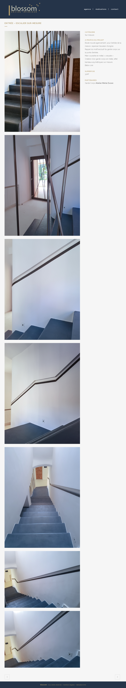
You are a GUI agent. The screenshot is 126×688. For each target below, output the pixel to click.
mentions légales (69, 685)
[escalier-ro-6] (42, 549)
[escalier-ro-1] (42, 133)
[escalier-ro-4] (42, 341)
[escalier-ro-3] (42, 237)
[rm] (84, 685)
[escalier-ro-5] (42, 445)
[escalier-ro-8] (42, 669)
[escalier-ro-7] (42, 609)
